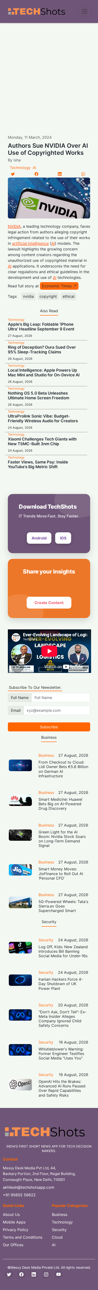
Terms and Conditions (22, 1237)
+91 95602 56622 (19, 1194)
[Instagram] (46, 1274)
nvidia (28, 296)
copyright (48, 296)
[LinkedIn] (60, 174)
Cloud (57, 1237)
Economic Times (57, 286)
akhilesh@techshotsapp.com (28, 1187)
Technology (20, 167)
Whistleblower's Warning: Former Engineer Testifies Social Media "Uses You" (61, 1053)
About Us (11, 1214)
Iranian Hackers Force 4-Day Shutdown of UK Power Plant (61, 984)
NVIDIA (14, 226)
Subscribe (49, 727)
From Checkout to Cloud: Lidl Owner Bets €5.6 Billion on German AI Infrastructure (63, 769)
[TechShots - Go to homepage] (36, 11)
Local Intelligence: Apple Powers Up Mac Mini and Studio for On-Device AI (44, 372)
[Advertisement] (49, 74)
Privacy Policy (15, 1229)
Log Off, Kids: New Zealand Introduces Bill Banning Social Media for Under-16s (63, 951)
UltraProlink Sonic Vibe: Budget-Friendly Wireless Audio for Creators (43, 418)
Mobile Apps (14, 1222)
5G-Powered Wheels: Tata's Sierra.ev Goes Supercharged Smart (63, 906)
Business (46, 755)
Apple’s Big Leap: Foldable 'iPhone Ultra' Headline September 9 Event (41, 326)
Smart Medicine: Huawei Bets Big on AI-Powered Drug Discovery (60, 804)
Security (46, 940)
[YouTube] (58, 1274)
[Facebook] (36, 174)
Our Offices (13, 1244)
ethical (68, 296)
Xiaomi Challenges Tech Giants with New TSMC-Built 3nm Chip (42, 441)
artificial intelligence (30, 243)
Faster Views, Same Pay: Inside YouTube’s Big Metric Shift (38, 464)
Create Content (49, 602)
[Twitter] (13, 174)
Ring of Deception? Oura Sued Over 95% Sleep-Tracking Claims (42, 349)
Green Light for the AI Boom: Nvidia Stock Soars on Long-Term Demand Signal (62, 839)
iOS (63, 538)
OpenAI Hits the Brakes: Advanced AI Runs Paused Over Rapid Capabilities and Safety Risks (62, 1088)
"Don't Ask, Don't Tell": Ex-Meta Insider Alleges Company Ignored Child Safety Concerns (63, 1019)
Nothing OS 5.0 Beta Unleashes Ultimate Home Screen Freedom (38, 395)
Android (39, 538)
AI (34, 167)
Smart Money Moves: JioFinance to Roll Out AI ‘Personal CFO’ (61, 873)
